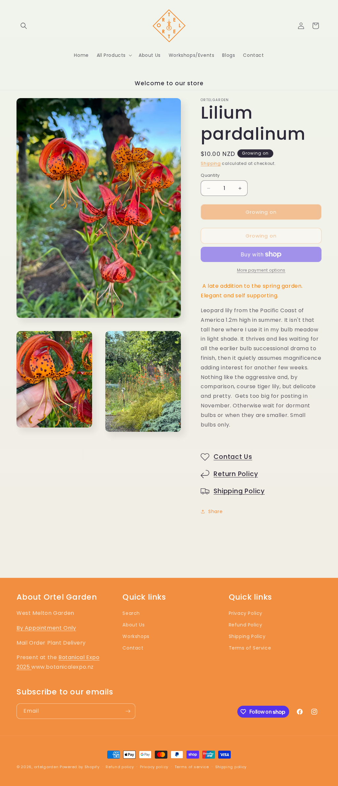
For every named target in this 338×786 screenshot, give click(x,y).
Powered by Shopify (80, 766)
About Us (133, 624)
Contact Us (233, 456)
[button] (24, 26)
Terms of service (192, 766)
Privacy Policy (245, 613)
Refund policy (120, 766)
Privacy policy (154, 766)
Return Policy (236, 473)
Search (131, 613)
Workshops (135, 636)
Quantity (210, 175)
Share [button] (215, 511)
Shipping (211, 163)
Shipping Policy (239, 491)
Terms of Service (250, 648)
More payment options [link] (261, 270)
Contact (132, 648)
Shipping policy (231, 766)
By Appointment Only (46, 628)
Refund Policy (245, 624)
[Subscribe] (127, 711)
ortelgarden (46, 766)
